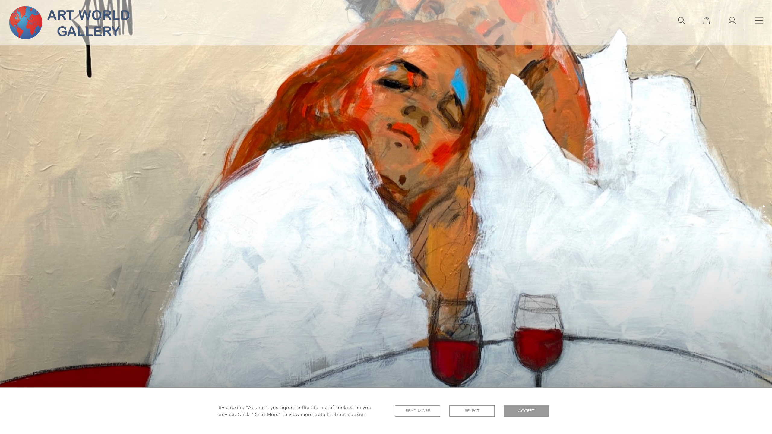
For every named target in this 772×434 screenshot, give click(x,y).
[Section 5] (763, 228)
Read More (418, 411)
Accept (526, 411)
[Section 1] (763, 206)
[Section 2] (763, 211)
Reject (472, 411)
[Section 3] (763, 217)
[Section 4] (763, 222)
